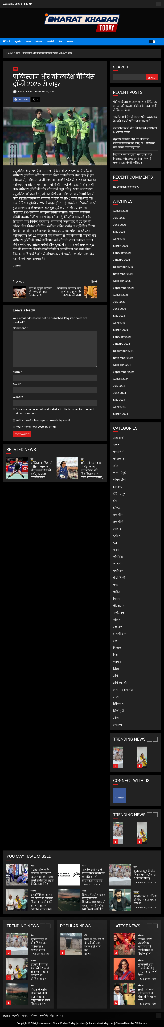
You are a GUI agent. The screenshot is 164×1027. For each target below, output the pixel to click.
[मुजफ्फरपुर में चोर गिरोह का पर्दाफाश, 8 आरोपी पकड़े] (120, 874)
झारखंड (117, 487)
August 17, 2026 (148, 954)
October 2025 (122, 281)
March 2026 (120, 246)
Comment (20, 328)
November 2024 (123, 358)
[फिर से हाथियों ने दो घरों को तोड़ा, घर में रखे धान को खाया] (71, 944)
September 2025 (123, 288)
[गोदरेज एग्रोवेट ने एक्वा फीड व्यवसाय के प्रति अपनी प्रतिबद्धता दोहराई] (69, 874)
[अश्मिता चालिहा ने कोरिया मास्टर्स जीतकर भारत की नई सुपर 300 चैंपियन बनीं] (17, 468)
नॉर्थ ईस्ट (118, 557)
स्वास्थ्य (70, 41)
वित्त (115, 655)
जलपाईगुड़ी (120, 473)
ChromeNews (123, 1023)
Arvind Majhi (25, 91)
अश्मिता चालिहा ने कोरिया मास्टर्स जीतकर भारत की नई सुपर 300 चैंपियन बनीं (41, 470)
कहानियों (118, 452)
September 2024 (124, 372)
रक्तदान (117, 627)
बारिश (116, 592)
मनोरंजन (39, 41)
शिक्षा (116, 669)
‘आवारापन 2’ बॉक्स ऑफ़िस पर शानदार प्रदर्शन (145, 899)
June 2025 (119, 309)
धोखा (116, 550)
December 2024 (123, 351)
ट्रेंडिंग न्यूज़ (119, 494)
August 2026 (120, 211)
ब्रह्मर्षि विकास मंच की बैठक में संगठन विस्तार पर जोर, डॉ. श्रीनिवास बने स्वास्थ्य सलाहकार (134, 143)
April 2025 (119, 323)
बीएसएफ (118, 606)
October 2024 (122, 365)
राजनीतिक (119, 634)
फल (115, 585)
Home (6, 41)
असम (116, 445)
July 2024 (119, 386)
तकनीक (118, 515)
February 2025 (122, 337)
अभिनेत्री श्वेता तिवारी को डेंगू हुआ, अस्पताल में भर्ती (147, 945)
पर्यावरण (118, 571)
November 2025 (123, 274)
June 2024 (119, 393)
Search (120, 67)
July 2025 (119, 302)
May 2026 (119, 232)
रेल (115, 641)
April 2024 (119, 407)
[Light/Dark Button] (152, 41)
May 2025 (119, 316)
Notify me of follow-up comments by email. (43, 420)
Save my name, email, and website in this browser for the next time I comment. (55, 411)
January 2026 (121, 260)
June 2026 (119, 225)
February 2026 (122, 253)
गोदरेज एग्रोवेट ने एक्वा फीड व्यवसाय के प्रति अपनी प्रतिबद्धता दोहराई (135, 119)
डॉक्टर (117, 508)
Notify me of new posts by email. (36, 427)
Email (17, 384)
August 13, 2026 (148, 979)
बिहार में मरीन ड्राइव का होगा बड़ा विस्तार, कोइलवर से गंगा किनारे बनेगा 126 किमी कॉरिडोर (132, 159)
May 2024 (119, 400)
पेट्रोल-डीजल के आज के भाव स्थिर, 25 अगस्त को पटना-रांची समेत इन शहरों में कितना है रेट (135, 106)
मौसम (116, 620)
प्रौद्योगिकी (119, 578)
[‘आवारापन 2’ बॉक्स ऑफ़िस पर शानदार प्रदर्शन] (120, 900)
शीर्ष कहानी (120, 683)
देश (115, 543)
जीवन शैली (119, 480)
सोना (116, 718)
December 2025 (123, 267)
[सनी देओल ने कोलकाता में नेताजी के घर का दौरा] (124, 969)
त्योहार (117, 529)
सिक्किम (118, 704)
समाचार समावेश (123, 690)
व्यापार (28, 41)
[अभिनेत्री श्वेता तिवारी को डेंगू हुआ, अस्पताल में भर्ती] (124, 944)
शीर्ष (115, 676)
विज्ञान (117, 648)
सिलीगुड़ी (118, 711)
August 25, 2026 (92, 885)
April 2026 (119, 239)
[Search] (159, 42)
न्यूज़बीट (18, 41)
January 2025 (121, 344)
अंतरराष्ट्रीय (120, 438)
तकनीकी (50, 41)
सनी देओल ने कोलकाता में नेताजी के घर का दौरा (148, 970)
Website (18, 397)
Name (17, 372)
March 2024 (120, 414)
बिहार (116, 599)
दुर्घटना (117, 536)
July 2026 (119, 218)
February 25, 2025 (44, 91)
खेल (60, 41)
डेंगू (115, 501)
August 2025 (120, 295)
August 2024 (121, 379)
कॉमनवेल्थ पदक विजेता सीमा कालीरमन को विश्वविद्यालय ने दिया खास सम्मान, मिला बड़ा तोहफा (92, 472)
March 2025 (120, 330)
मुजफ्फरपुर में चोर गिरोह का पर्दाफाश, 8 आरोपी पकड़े (145, 874)
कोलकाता (119, 459)
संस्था (116, 697)
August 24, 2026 (143, 907)
